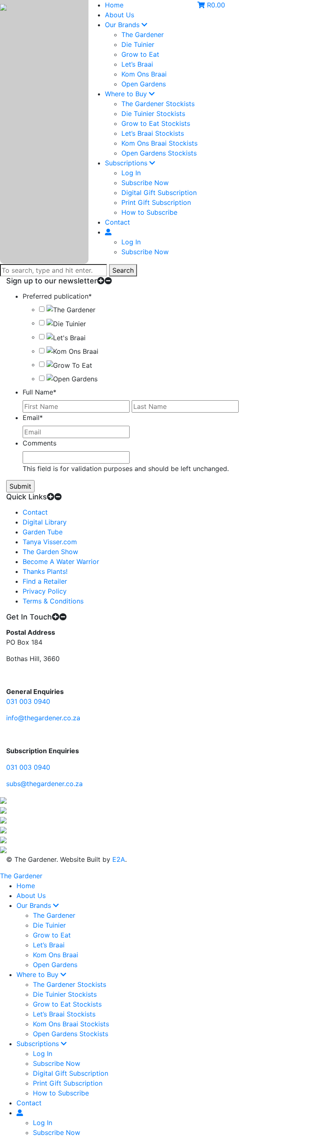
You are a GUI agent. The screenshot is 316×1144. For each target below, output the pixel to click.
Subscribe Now (145, 183)
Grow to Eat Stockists (155, 123)
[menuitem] (19, 1113)
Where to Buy (127, 94)
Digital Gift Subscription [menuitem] (70, 1073)
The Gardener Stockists (158, 104)
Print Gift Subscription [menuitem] (67, 1083)
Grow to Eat (140, 54)
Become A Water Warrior (61, 561)
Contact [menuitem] (29, 1103)
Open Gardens (143, 84)
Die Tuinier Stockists (153, 113)
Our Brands (123, 25)
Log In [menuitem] (42, 1053)
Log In (131, 173)
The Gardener (142, 34)
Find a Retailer (45, 581)
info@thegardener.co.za (43, 718)
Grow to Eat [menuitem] (52, 935)
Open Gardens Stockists (159, 153)
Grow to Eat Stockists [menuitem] (67, 1004)
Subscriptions (127, 163)
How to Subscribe (149, 212)
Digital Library (45, 522)
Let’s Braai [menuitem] (49, 945)
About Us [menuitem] (31, 895)
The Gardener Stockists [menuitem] (69, 984)
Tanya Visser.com (50, 542)
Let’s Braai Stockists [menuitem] (64, 1014)
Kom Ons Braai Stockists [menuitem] (71, 1024)
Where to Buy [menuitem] (38, 974)
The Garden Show (50, 552)
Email (33, 417)
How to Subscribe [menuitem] (61, 1093)
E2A (118, 859)
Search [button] (123, 270)
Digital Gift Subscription (159, 192)
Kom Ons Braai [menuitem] (55, 955)
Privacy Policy (45, 591)
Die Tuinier (137, 44)
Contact (117, 222)
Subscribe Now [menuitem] (56, 1063)
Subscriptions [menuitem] (38, 1044)
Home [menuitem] (25, 886)
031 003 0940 (28, 701)
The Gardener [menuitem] (54, 915)
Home (114, 5)
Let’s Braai (137, 64)
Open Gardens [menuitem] (55, 965)
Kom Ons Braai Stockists (159, 143)
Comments (39, 443)
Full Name (39, 392)
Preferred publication (57, 296)
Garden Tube (43, 532)
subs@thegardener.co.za (44, 784)
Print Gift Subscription (156, 202)
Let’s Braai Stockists (152, 133)
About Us (119, 15)
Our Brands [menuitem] (34, 905)
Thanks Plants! (45, 571)
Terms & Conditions (53, 601)
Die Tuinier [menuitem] (49, 925)
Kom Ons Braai (144, 74)
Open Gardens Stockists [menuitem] (70, 1034)
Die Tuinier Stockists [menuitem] (65, 994)
